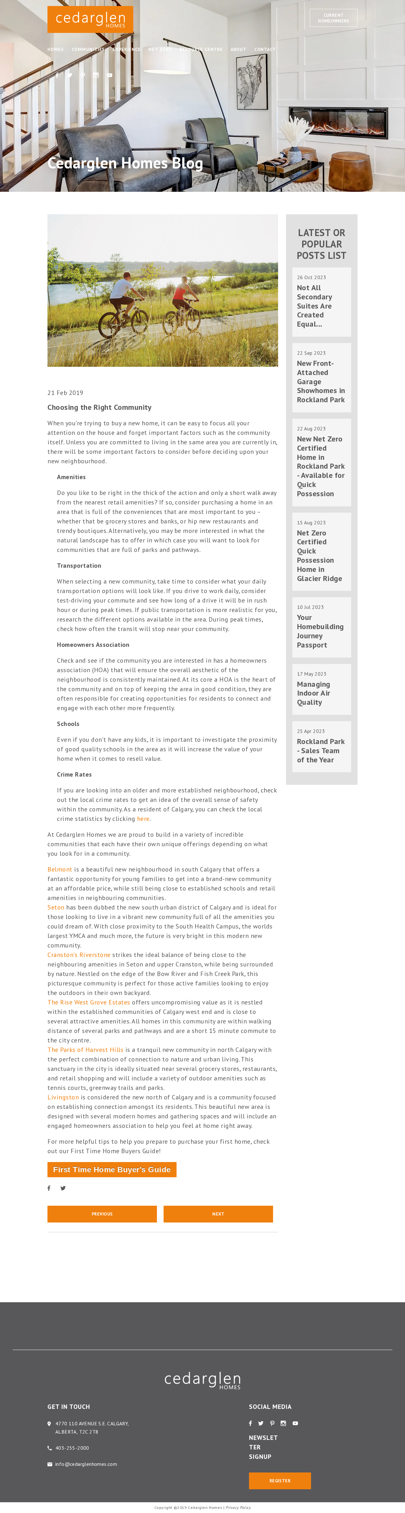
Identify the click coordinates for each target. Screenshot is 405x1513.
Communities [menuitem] (88, 49)
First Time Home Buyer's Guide (112, 1169)
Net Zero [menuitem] (159, 49)
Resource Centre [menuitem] (201, 49)
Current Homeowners (333, 18)
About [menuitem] (238, 49)
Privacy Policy (238, 1507)
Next (218, 1214)
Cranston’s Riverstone (79, 955)
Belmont (59, 869)
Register (280, 1481)
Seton (56, 907)
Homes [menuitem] (55, 49)
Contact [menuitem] (265, 49)
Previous (102, 1214)
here (143, 819)
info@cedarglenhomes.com (86, 1464)
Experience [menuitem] (126, 49)
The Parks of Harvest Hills (85, 1050)
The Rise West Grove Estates (88, 1002)
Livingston (63, 1097)
